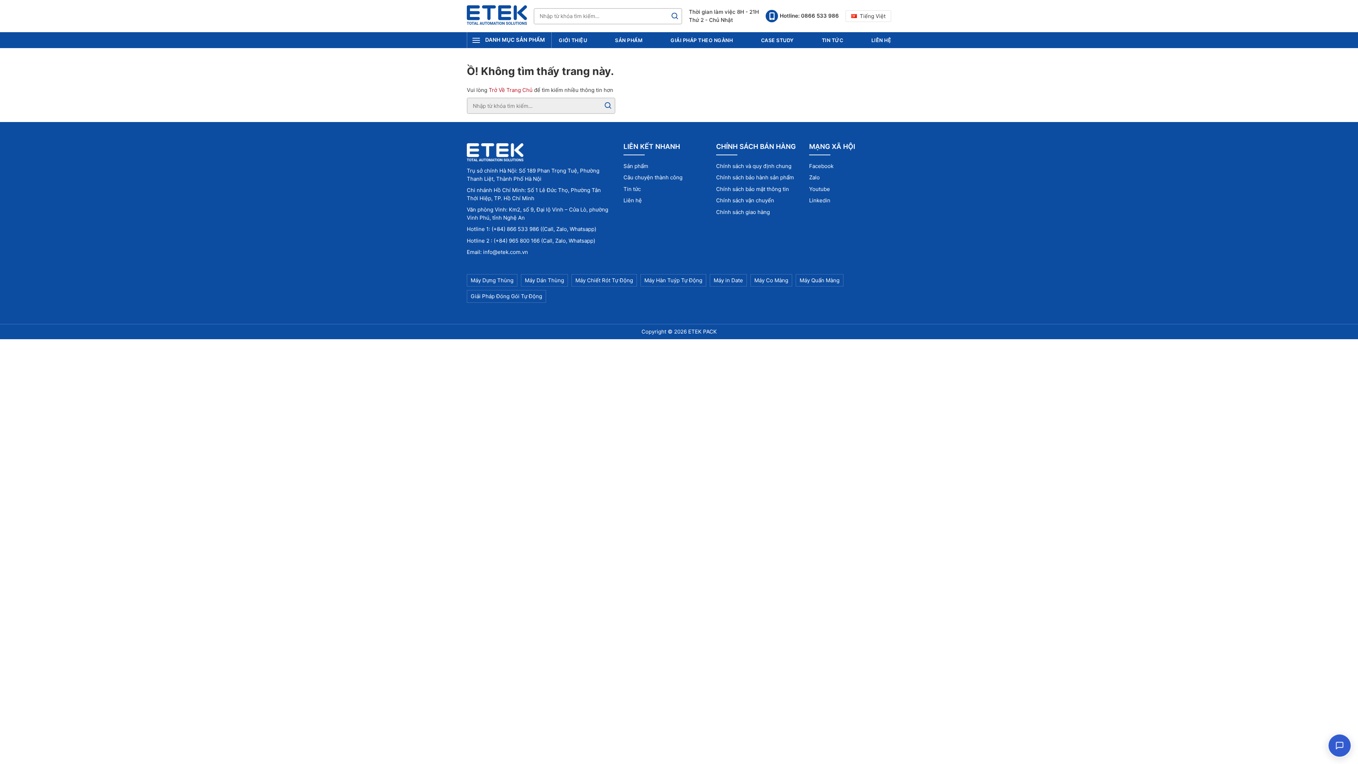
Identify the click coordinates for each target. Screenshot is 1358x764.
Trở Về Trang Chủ (511, 90)
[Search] (674, 16)
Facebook (821, 166)
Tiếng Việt (873, 16)
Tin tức (832, 40)
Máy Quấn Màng (820, 280)
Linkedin (819, 200)
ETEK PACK (702, 331)
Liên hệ (881, 40)
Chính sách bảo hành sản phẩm (755, 177)
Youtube (819, 189)
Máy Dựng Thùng (492, 280)
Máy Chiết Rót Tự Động (604, 280)
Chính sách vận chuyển (745, 200)
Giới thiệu (573, 40)
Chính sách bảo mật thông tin (752, 189)
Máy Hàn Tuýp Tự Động (673, 280)
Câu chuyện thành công (653, 177)
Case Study (777, 40)
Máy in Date (728, 280)
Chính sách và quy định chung (753, 166)
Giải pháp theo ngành (702, 40)
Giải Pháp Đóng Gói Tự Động (506, 296)
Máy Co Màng (771, 280)
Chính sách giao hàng (743, 212)
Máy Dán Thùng (544, 280)
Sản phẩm (629, 40)
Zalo (814, 177)
